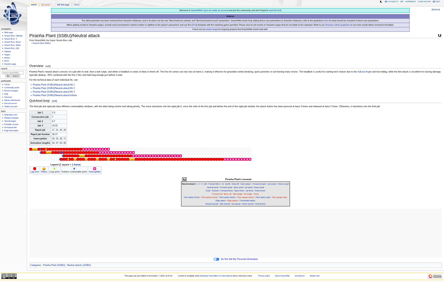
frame (77, 164)
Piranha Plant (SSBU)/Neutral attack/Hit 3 (54, 92)
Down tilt (235, 184)
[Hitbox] (44, 168)
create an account (219, 10)
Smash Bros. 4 (10, 39)
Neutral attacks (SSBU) (79, 265)
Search (4, 69)
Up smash (272, 184)
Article (34, 5)
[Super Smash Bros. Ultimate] (440, 35)
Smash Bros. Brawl (12, 42)
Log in (205, 10)
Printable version (11, 124)
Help (6, 94)
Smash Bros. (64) (11, 48)
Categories (35, 265)
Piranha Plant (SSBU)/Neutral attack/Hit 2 (54, 88)
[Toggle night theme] (381, 1)
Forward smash (259, 184)
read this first (275, 10)
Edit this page (63, 5)
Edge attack (221, 200)
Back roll (227, 194)
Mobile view (315, 276)
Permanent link (10, 127)
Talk (401, 1)
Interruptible (95, 172)
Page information (11, 130)
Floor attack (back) (227, 197)
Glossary (8, 97)
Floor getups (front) (209, 197)
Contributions (410, 1)
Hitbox (44, 172)
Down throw (260, 191)
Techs (256, 194)
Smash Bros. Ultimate (13, 36)
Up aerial (248, 187)
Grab (208, 191)
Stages (7, 55)
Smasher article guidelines (337, 25)
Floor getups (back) (245, 197)
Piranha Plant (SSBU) (42, 43)
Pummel (215, 191)
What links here (10, 115)
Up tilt (227, 184)
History (77, 5)
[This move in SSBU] (184, 179)
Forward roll (217, 194)
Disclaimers (300, 276)
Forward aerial (226, 187)
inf (205, 184)
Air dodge (248, 194)
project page (212, 29)
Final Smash (260, 204)
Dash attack (246, 184)
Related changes (11, 118)
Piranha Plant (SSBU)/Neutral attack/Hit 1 (54, 85)
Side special (225, 204)
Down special (247, 204)
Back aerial (238, 187)
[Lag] (34, 168)
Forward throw (226, 191)
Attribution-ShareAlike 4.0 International (216, 276)
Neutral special (212, 204)
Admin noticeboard (12, 100)
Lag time (34, 172)
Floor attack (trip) (263, 197)
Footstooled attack (247, 200)
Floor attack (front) (192, 197)
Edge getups (232, 200)
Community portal (11, 87)
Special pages (10, 121)
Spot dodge (237, 194)
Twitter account (10, 106)
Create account (424, 1)
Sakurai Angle (364, 72)
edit (48, 66)
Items (6, 61)
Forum (7, 84)
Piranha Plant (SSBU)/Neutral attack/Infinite (55, 95)
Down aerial (259, 187)
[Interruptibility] (94, 168)
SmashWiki (196, 10)
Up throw (249, 191)
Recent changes (11, 91)
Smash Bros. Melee (12, 45)
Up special (236, 204)
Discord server (10, 103)
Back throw (239, 191)
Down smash (283, 184)
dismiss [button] (435, 9)
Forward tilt (213, 184)
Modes (7, 58)
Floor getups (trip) (279, 197)
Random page (10, 64)
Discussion (45, 5)
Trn (194, 25)
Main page (8, 32)
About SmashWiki (282, 276)
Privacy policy (264, 276)
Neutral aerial (212, 187)
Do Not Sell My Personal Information (239, 259)
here (326, 20)
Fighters (7, 51)
